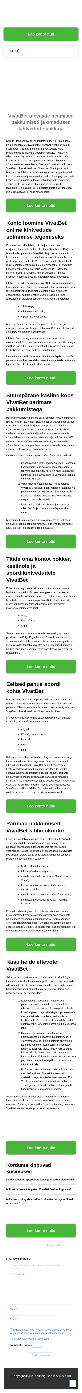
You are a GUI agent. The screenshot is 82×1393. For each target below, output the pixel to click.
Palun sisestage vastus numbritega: (30, 1338)
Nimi (13, 1309)
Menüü (16, 51)
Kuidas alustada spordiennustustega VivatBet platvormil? (40, 1179)
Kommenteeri (17, 1274)
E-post (14, 1319)
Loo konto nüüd (41, 205)
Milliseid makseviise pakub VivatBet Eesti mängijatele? (39, 1189)
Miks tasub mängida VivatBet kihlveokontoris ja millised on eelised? (39, 1201)
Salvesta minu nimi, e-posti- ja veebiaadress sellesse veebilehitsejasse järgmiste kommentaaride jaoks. (41, 1332)
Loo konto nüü (41, 34)
